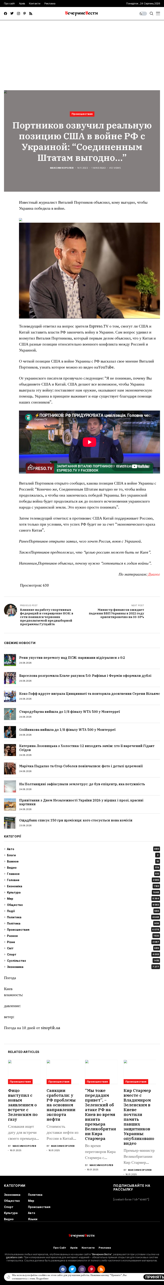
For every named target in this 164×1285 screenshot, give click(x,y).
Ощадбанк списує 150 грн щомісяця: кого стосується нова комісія (75, 820)
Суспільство (83, 960)
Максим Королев (62, 168)
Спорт (83, 954)
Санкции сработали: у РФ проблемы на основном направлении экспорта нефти (61, 1105)
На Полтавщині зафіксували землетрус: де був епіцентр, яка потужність (82, 784)
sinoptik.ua (50, 1028)
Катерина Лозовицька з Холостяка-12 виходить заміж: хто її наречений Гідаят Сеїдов (86, 748)
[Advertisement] (82, 50)
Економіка (83, 886)
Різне (83, 942)
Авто (83, 849)
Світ (83, 948)
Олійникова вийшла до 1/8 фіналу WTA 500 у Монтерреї (67, 730)
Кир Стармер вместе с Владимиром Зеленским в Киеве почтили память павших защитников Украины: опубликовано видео (139, 1117)
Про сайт (59, 1247)
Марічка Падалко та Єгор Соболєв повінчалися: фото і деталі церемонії (81, 766)
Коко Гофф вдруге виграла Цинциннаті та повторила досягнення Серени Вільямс (89, 694)
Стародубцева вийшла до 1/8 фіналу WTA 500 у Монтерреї (69, 712)
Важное (83, 861)
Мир (83, 898)
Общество (83, 904)
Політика (83, 923)
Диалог (154, 574)
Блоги (82, 855)
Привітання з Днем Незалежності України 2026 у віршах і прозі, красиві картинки (81, 802)
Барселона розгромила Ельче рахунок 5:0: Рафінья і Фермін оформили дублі (85, 676)
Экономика (83, 967)
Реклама (105, 1247)
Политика (83, 917)
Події (83, 911)
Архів (74, 1247)
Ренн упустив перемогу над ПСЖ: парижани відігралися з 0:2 (72, 658)
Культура (83, 892)
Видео (83, 867)
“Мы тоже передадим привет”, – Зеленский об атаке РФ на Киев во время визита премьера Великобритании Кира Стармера (100, 1114)
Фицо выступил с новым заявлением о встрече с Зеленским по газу (23, 1105)
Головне (83, 880)
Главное (83, 873)
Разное (83, 935)
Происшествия (82, 113)
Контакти (88, 1247)
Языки (32, 1219)
